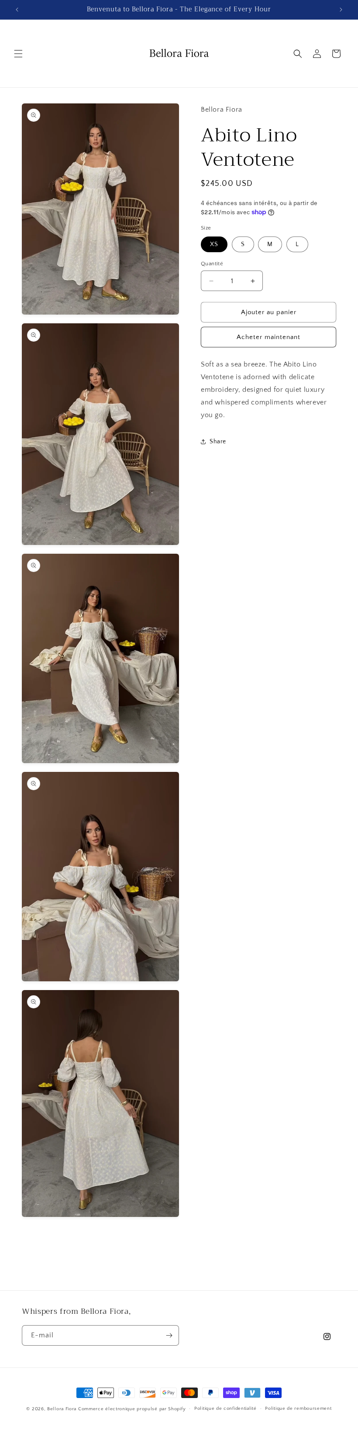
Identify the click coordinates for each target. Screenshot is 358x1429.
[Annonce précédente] (17, 9)
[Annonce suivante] (341, 9)
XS (214, 244)
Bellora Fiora (61, 1409)
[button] (18, 53)
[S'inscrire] (169, 1335)
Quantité (212, 263)
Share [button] (218, 441)
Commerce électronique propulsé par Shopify (132, 1409)
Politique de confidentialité (225, 1408)
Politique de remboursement (298, 1408)
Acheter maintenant (268, 337)
